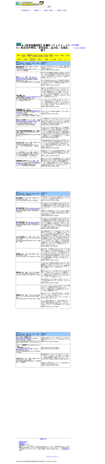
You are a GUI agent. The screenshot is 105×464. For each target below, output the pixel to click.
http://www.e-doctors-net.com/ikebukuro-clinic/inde (27, 79)
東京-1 (57, 55)
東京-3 (68, 55)
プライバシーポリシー (52, 456)
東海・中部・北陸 (32, 59)
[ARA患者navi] (25, 10)
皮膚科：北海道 (62, 10)
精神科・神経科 (48, 10)
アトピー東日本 (23, 55)
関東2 (25, 59)
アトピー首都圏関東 (29, 55)
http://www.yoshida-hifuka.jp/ (31, 96)
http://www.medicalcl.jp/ (22, 348)
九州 (60, 59)
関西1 (39, 59)
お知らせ (43, 439)
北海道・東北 (51, 55)
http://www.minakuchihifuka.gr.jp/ (24, 338)
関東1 (19, 59)
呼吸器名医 (22, 443)
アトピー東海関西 (34, 55)
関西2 (46, 59)
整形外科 (36, 10)
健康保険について (24, 444)
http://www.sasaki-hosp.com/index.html (26, 121)
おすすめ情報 (75, 45)
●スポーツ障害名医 (80, 48)
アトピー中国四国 (40, 55)
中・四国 (53, 59)
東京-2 (62, 55)
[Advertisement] (52, 15)
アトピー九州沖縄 (45, 55)
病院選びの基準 (23, 441)
